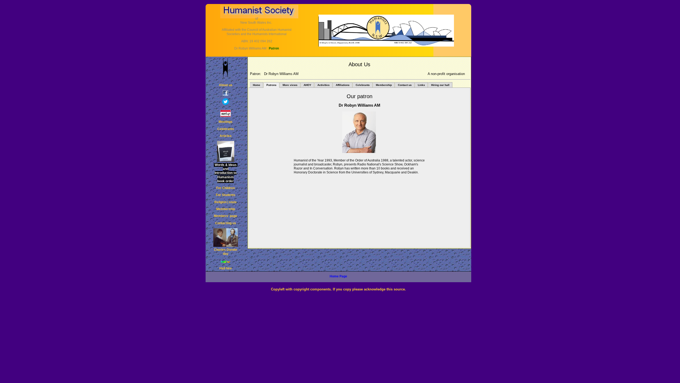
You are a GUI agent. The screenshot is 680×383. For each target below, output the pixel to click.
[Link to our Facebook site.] (225, 94)
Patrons (271, 85)
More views (290, 85)
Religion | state (225, 202)
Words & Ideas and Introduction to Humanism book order (225, 173)
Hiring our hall (440, 85)
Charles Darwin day (225, 252)
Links (421, 85)
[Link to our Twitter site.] (226, 103)
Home (256, 85)
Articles (226, 136)
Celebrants (363, 85)
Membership (384, 85)
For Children (225, 188)
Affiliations (343, 85)
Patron (274, 48)
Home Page (338, 276)
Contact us (405, 85)
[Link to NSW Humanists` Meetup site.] (225, 114)
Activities (323, 85)
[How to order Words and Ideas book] (225, 151)
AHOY (307, 85)
